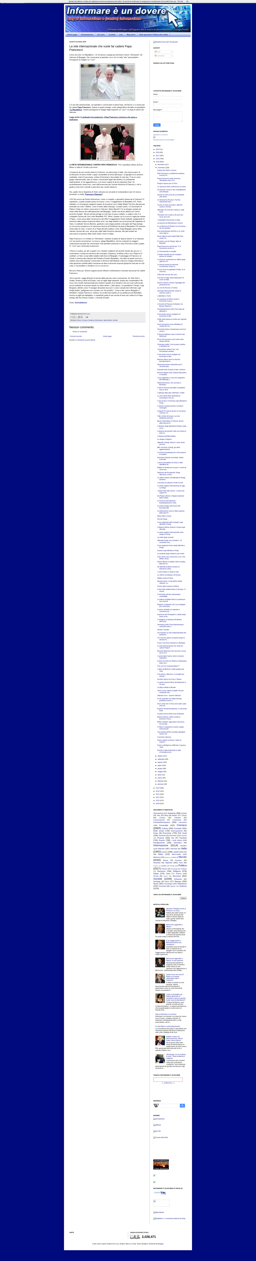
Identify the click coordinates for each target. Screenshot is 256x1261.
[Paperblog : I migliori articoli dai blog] (160, 1194)
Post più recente (76, 336)
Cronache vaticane (164, 737)
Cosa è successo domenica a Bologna (171, 643)
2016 (158, 159)
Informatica (178, 843)
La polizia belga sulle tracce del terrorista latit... (168, 507)
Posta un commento (80, 332)
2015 (158, 162)
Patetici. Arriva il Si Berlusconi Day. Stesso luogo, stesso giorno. (174, 1038)
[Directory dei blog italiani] (158, 1212)
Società (115, 320)
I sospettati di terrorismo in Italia (168, 220)
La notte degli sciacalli (165, 537)
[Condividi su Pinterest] (81, 317)
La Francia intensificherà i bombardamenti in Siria (166, 502)
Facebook (162, 835)
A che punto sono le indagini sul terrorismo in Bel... (168, 315)
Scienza (179, 874)
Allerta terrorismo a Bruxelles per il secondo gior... (169, 365)
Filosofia (184, 835)
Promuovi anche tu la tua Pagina (163, 140)
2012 (158, 794)
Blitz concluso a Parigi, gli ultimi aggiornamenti (168, 448)
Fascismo (173, 835)
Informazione (99, 320)
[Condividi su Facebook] (79, 317)
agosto (160, 762)
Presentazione (87, 34)
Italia (105, 320)
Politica (182, 865)
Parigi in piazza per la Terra (167, 183)
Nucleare (178, 860)
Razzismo (161, 871)
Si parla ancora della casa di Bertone (170, 714)
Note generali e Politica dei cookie (153, 34)
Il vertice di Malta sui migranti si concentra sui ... (168, 610)
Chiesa (78, 320)
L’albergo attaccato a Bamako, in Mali (170, 393)
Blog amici (131, 34)
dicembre (161, 164)
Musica (165, 860)
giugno (160, 768)
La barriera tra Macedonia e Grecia (170, 223)
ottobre (160, 756)
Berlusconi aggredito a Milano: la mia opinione (174, 959)
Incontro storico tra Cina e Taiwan (169, 679)
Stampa (178, 881)
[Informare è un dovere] (154, 137)
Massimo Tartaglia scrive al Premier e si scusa (176, 910)
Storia (155, 884)
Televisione (182, 884)
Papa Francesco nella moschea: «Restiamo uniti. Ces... (169, 179)
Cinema (162, 818)
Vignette (172, 886)
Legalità (176, 852)
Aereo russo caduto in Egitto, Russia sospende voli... (170, 691)
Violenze (183, 886)
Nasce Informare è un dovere (165, 1014)
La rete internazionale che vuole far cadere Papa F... (170, 647)
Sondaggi (156, 881)
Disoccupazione (177, 831)
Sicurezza (177, 876)
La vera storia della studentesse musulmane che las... (168, 397)
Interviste (174, 849)
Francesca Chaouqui (93, 194)
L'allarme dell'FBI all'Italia (166, 436)
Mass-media (176, 854)
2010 (158, 800)
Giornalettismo (81, 303)
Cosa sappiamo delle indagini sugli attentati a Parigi (170, 523)
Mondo (109, 320)
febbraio (161, 781)
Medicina (156, 857)
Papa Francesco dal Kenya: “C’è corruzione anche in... (169, 247)
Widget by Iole (168, 1082)
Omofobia (156, 863)
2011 (158, 797)
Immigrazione (159, 843)
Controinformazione (161, 822)
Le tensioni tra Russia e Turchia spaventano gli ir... (168, 201)
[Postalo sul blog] (74, 317)
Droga (155, 833)
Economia (167, 833)
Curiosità (177, 828)
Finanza (160, 838)
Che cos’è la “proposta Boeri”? (168, 666)
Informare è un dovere (160, 135)
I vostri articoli (176, 840)
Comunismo (177, 820)
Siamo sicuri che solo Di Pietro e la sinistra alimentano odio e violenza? (175, 977)
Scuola (155, 876)
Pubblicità (184, 869)
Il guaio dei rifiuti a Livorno (166, 170)
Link (121, 34)
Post (158, 52)
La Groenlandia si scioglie (166, 251)
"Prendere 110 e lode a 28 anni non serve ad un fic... (170, 216)
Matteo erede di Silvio (165, 578)
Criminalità (163, 825)
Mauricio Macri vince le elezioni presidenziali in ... (168, 360)
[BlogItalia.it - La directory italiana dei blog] (169, 1218)
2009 (158, 804)
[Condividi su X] (76, 317)
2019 (158, 149)
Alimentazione (158, 813)
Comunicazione (159, 820)
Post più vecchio (139, 336)
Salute (156, 873)
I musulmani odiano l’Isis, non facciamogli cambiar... (168, 350)
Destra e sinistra (163, 630)
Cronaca (84, 320)
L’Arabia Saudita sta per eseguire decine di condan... (169, 255)
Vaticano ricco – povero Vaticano (169, 695)
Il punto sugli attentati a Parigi (168, 550)
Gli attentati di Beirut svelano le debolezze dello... (168, 568)
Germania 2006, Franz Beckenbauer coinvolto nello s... (170, 625)
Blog (166, 815)
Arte (158, 815)
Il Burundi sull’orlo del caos (167, 275)
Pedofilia (163, 866)
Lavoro (164, 852)
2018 (158, 152)
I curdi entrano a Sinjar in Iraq (168, 572)
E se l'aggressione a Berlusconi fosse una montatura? (173, 942)
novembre (161, 168)
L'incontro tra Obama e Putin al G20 (170, 483)
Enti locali (182, 833)
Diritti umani (158, 831)
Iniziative (183, 846)
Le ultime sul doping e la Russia (169, 575)
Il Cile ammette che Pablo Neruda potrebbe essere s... (169, 700)
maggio (160, 772)
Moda (174, 857)
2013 (158, 791)
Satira (168, 874)
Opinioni (168, 863)
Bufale (174, 815)
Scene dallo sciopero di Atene (168, 586)
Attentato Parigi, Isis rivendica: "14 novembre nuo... (169, 541)
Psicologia (174, 869)
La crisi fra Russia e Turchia (167, 288)
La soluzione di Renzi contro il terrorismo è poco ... (168, 300)
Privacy (164, 869)
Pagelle (155, 866)
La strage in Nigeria (164, 439)
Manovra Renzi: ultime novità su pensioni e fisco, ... (169, 718)
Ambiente (172, 813)
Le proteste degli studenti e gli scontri (170, 554)
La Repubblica (76, 110)
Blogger (160, 1244)
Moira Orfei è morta (164, 516)
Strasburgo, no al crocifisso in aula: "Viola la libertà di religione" (176, 1056)
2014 (158, 788)
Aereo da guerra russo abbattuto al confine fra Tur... (170, 325)
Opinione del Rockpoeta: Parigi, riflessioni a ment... (168, 473)
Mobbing (167, 857)
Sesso (166, 876)
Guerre (162, 840)
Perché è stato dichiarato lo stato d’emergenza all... (169, 751)
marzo (160, 778)
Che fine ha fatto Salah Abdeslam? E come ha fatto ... (170, 279)
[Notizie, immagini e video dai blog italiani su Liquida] (161, 1206)
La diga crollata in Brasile (166, 687)
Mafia (160, 854)
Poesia (172, 866)
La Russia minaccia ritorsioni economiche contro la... (167, 265)
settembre (161, 759)
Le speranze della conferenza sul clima (171, 187)
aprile (160, 775)
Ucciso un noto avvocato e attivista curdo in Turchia (169, 206)
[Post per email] (86, 317)
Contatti (112, 34)
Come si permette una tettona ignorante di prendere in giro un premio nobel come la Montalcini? (176, 997)
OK (187, 1)
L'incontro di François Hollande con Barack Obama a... (170, 305)
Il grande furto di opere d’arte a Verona (171, 370)
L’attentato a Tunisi (164, 296)
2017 (158, 156)
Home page (72, 34)
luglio (160, 765)
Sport (167, 881)
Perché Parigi (162, 519)
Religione (177, 871)
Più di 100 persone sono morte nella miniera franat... (170, 340)
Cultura (165, 828)
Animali (184, 813)
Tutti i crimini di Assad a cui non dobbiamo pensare (168, 417)
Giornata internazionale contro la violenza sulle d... (169, 292)
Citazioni (177, 818)
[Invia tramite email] (71, 317)
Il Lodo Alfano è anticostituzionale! (167, 1026)
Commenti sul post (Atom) (85, 340)
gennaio (161, 784)
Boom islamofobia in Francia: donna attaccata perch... (170, 422)
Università (162, 886)
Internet (161, 849)
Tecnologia (168, 884)
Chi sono (101, 34)
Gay (172, 838)
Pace (181, 863)
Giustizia (91, 320)
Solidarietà (178, 879)
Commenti (160, 56)
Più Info (180, 1)
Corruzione (183, 822)
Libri (185, 852)
